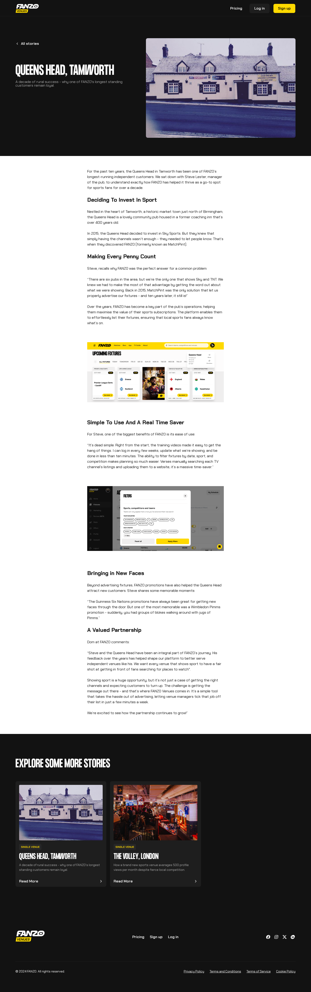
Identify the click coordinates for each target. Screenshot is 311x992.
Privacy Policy (194, 971)
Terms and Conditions (225, 971)
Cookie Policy (286, 971)
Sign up (284, 8)
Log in (259, 8)
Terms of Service (259, 971)
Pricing (138, 936)
